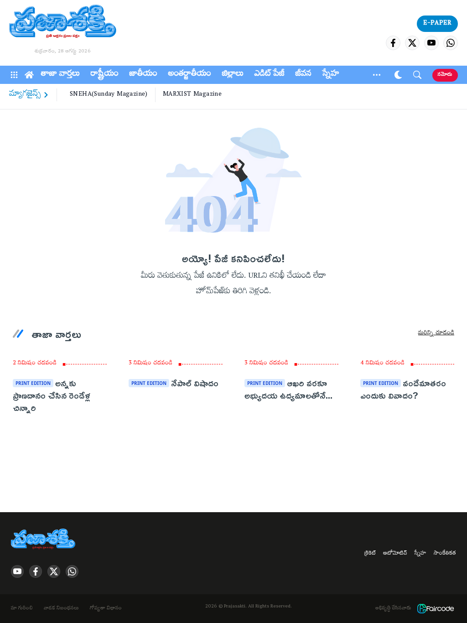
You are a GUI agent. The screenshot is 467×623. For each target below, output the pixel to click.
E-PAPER (437, 23)
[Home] (29, 74)
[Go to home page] (62, 23)
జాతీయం (143, 74)
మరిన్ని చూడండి (436, 333)
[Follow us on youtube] (431, 43)
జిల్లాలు (233, 74)
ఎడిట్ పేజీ (269, 74)
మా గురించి (22, 609)
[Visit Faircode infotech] (435, 608)
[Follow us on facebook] (393, 43)
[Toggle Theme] (398, 75)
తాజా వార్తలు (60, 74)
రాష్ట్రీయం (105, 74)
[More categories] (376, 75)
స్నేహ (330, 74)
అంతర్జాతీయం (189, 74)
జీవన (303, 74)
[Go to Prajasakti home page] (44, 539)
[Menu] (14, 75)
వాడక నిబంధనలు (61, 609)
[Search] (417, 75)
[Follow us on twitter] (412, 43)
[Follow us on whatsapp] (450, 43)
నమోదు (445, 75)
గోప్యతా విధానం (106, 609)
